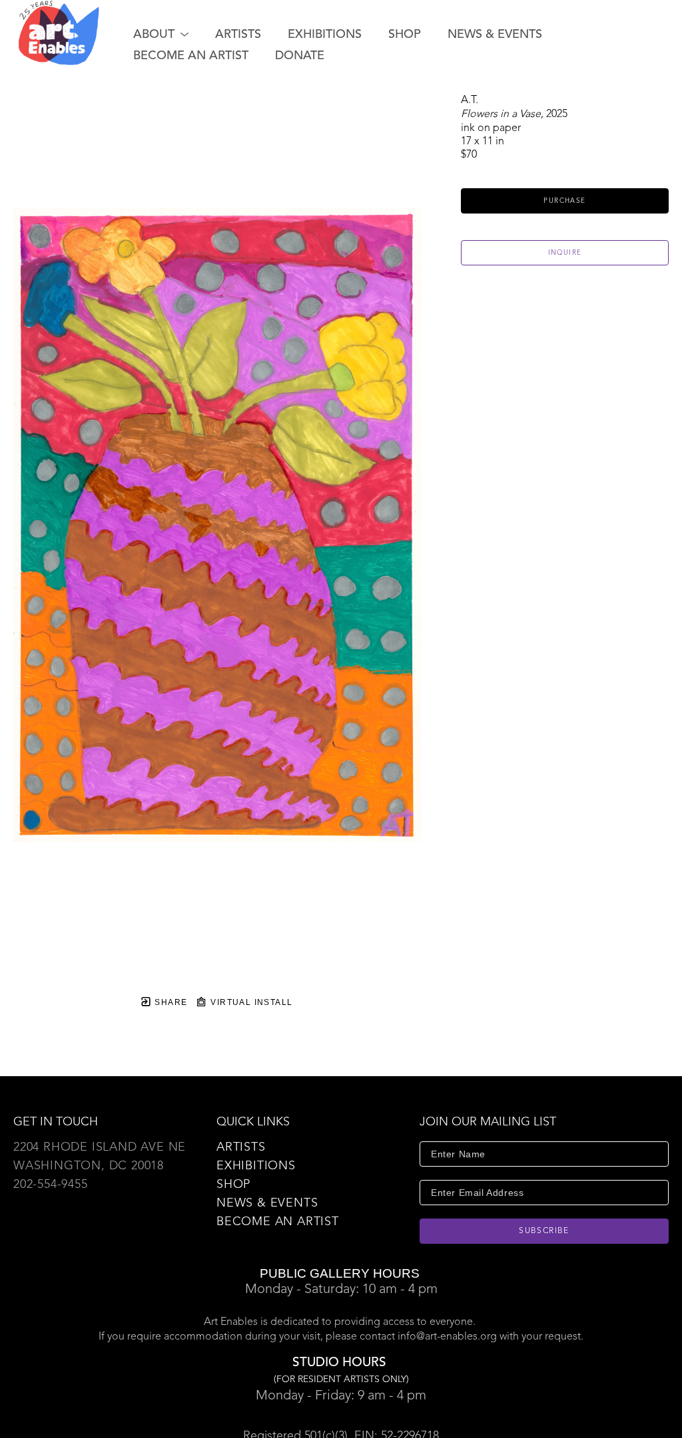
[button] (160, 34)
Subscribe (544, 1231)
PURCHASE (564, 201)
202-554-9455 (50, 1185)
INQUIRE (565, 252)
